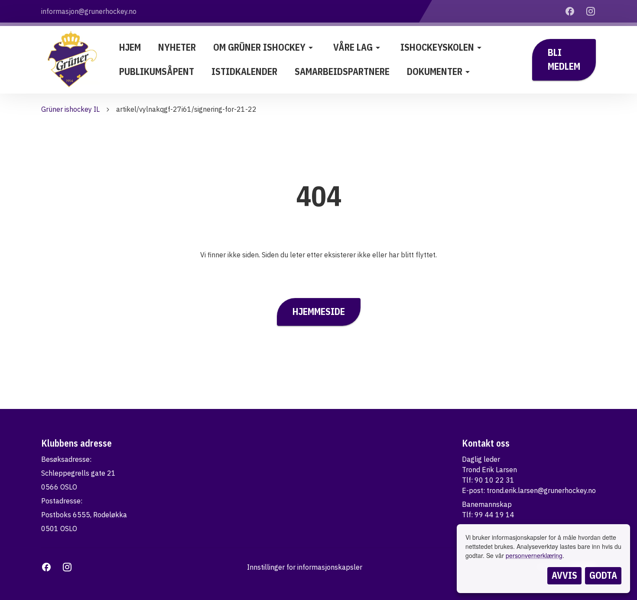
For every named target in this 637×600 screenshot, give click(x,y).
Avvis (564, 575)
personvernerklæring (534, 555)
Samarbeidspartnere (342, 71)
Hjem (130, 47)
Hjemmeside (318, 311)
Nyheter (177, 47)
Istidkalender (244, 71)
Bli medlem (564, 59)
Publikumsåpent (156, 71)
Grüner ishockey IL (70, 109)
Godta (603, 575)
